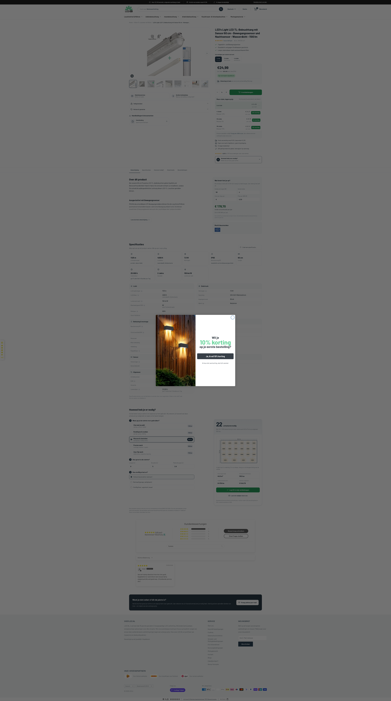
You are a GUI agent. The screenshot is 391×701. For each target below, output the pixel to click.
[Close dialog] (232, 317)
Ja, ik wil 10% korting (215, 356)
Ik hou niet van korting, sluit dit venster (215, 363)
